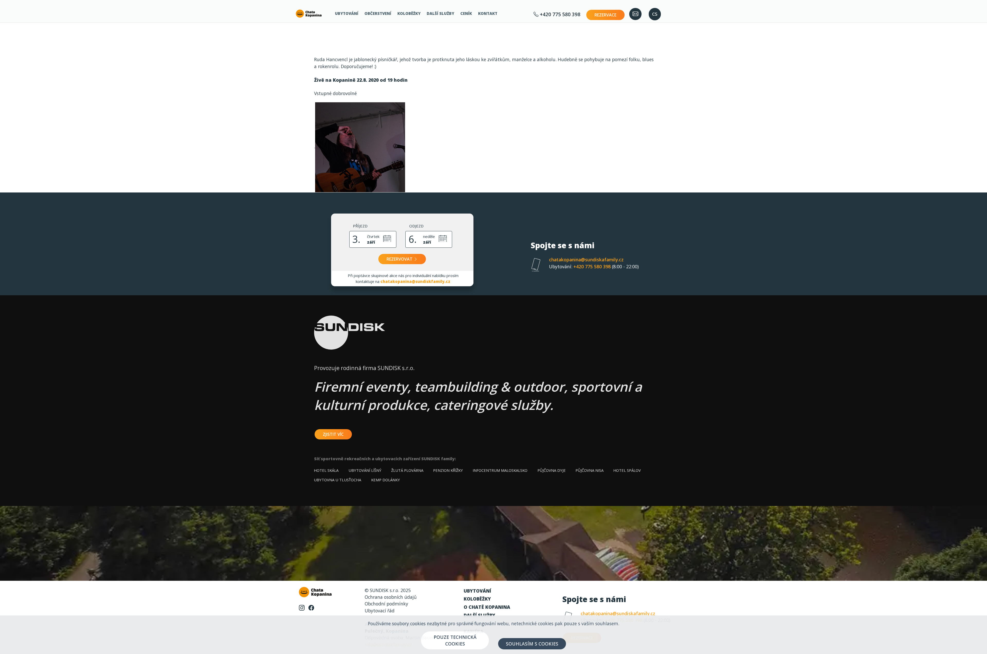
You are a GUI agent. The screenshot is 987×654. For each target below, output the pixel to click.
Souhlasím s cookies (532, 644)
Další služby (440, 13)
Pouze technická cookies (455, 640)
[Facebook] (311, 607)
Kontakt (487, 13)
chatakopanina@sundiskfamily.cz (415, 281)
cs (654, 13)
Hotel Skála (326, 470)
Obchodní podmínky (386, 604)
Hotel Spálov (627, 470)
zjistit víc (333, 434)
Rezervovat (400, 259)
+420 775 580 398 (559, 14)
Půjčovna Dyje (551, 470)
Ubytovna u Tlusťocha (337, 479)
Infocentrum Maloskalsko (500, 470)
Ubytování (346, 13)
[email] (635, 14)
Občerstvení (377, 13)
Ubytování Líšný (365, 470)
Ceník (466, 13)
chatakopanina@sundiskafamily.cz (586, 259)
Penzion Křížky (448, 470)
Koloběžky (409, 13)
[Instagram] (302, 607)
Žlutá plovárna (407, 470)
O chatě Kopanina (487, 607)
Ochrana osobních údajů (391, 597)
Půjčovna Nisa (589, 470)
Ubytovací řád (380, 610)
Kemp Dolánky (385, 479)
